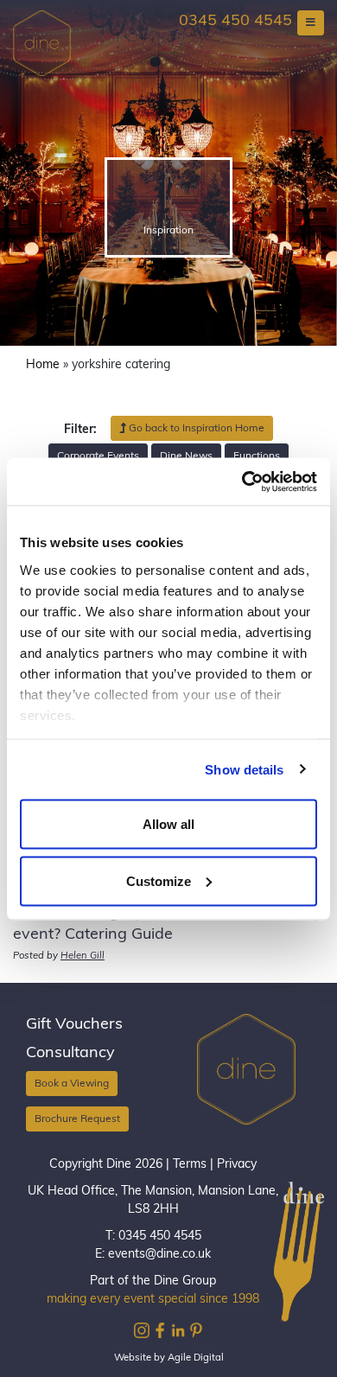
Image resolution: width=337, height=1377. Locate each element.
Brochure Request (77, 1119)
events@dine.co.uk (159, 1254)
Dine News (186, 456)
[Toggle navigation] (310, 22)
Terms (190, 1164)
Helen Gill (82, 956)
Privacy (237, 1164)
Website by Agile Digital (169, 1358)
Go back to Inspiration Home (195, 429)
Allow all (168, 824)
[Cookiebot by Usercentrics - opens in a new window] (242, 481)
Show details (244, 769)
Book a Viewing (72, 1084)
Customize (158, 880)
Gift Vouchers (74, 1025)
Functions (256, 456)
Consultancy (70, 1053)
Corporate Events (98, 456)
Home (43, 365)
